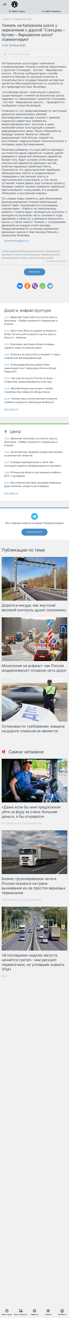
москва (50, 257)
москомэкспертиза (11, 257)
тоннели (18, 254)
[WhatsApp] (42, 286)
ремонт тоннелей (10, 251)
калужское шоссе (31, 254)
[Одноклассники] (27, 286)
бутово (42, 257)
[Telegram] (50, 286)
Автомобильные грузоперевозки (21, 823)
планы (24, 257)
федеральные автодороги (32, 251)
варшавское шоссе (50, 254)
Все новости (11, 409)
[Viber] (35, 286)
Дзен (5, 976)
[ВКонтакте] (20, 286)
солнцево (33, 257)
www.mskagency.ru (16, 240)
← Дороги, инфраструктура (16, 19)
